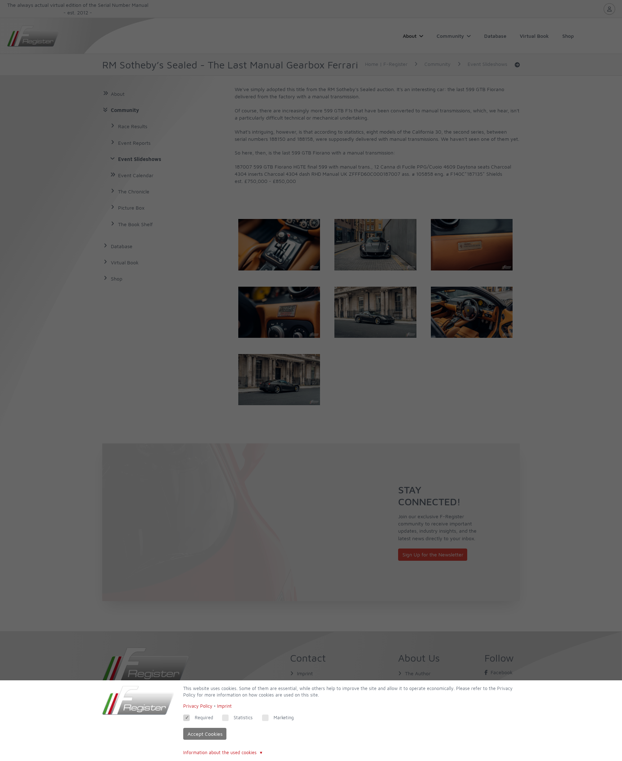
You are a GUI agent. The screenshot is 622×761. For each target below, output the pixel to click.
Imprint (224, 706)
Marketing (284, 717)
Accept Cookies (205, 734)
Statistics (243, 717)
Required (204, 717)
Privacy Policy (197, 706)
